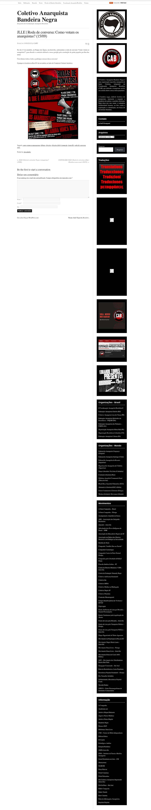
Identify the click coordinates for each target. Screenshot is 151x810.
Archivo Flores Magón (106, 719)
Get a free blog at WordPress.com (27, 218)
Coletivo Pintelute (104, 594)
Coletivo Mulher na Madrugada (109, 587)
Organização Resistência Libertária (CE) (111, 433)
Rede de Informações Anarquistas (109, 799)
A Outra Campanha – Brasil (107, 509)
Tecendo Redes (103, 685)
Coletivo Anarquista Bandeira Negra (42, 16)
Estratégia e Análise (105, 743)
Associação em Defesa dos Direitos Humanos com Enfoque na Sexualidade (111, 538)
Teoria (40, 3)
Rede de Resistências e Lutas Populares (111, 669)
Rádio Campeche (104, 789)
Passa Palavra (103, 769)
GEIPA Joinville (104, 750)
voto (18, 147)
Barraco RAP (103, 726)
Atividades (27, 152)
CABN (36, 43)
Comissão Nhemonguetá (106, 597)
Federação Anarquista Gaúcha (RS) (110, 411)
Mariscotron (102, 762)
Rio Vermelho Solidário (106, 676)
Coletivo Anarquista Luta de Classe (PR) (111, 415)
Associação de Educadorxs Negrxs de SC (111, 534)
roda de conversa (80, 145)
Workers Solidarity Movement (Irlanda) (111, 494)
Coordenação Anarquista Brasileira (72, 3)
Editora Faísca (103, 736)
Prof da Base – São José (106, 785)
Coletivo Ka (102, 580)
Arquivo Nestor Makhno (106, 716)
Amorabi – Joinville (105, 525)
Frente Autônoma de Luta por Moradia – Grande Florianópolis (111, 611)
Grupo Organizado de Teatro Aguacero (111, 635)
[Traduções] (112, 177)
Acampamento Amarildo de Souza (109, 516)
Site (18, 207)
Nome (19, 199)
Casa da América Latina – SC (108, 564)
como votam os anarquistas (31, 145)
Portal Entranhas (104, 776)
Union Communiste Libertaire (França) (111, 491)
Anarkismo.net (103, 709)
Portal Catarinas (104, 773)
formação (64, 145)
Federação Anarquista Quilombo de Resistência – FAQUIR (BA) (110, 419)
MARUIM (102, 766)
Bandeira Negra (103, 723)
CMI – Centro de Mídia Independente (111, 733)
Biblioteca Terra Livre (106, 729)
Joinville (71, 145)
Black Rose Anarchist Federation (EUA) (111, 484)
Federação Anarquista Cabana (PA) (110, 436)
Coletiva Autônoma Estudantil (108, 577)
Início (19, 3)
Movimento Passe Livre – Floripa (109, 648)
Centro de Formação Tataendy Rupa (110, 573)
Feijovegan (102, 606)
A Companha (103, 705)
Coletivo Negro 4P (104, 590)
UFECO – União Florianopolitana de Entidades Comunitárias (110, 689)
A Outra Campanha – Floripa (108, 512)
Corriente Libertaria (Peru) (107, 475)
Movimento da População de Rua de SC (111, 639)
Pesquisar (102, 146)
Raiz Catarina (103, 795)
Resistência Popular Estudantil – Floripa (111, 672)
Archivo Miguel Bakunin (107, 712)
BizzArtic (86, 218)
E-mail (19, 203)
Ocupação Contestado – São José (109, 666)
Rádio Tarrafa (103, 792)
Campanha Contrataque (106, 550)
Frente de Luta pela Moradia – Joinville (111, 621)
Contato (86, 3)
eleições (48, 145)
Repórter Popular (104, 802)
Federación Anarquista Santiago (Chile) (111, 457)
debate (43, 145)
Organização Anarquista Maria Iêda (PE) (111, 429)
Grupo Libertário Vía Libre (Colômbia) (111, 471)
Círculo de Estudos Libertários (53, 3)
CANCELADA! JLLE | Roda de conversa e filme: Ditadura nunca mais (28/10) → (73, 161)
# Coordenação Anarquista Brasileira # (111, 408)
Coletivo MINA (104, 583)
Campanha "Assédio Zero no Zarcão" (110, 546)
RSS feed (123, 3)
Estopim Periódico (104, 747)
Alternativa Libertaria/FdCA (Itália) (110, 487)
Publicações (26, 3)
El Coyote (102, 740)
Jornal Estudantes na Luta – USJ (109, 759)
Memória (34, 3)
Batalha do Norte (104, 543)
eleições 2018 (56, 145)
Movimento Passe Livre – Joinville (110, 651)
